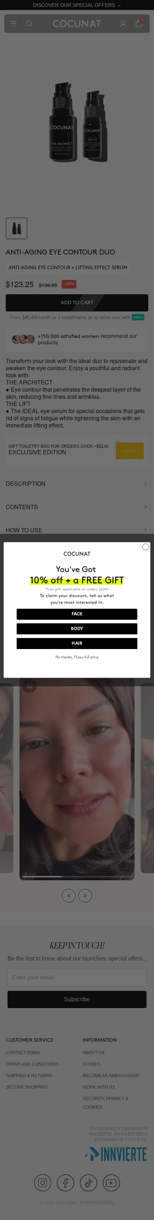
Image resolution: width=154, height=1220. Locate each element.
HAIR (77, 644)
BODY (77, 629)
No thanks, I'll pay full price (77, 657)
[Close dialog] (146, 547)
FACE (77, 614)
